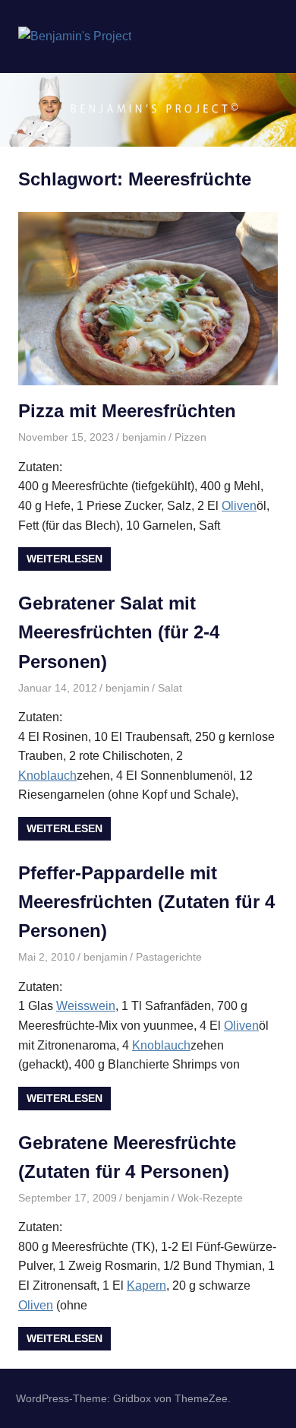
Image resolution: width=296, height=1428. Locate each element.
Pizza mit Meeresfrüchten (127, 411)
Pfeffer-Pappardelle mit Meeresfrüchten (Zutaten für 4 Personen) (146, 902)
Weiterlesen (64, 559)
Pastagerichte (169, 957)
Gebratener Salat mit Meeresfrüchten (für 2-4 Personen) (118, 632)
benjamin (144, 437)
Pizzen (190, 437)
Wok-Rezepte (210, 1198)
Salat (170, 688)
